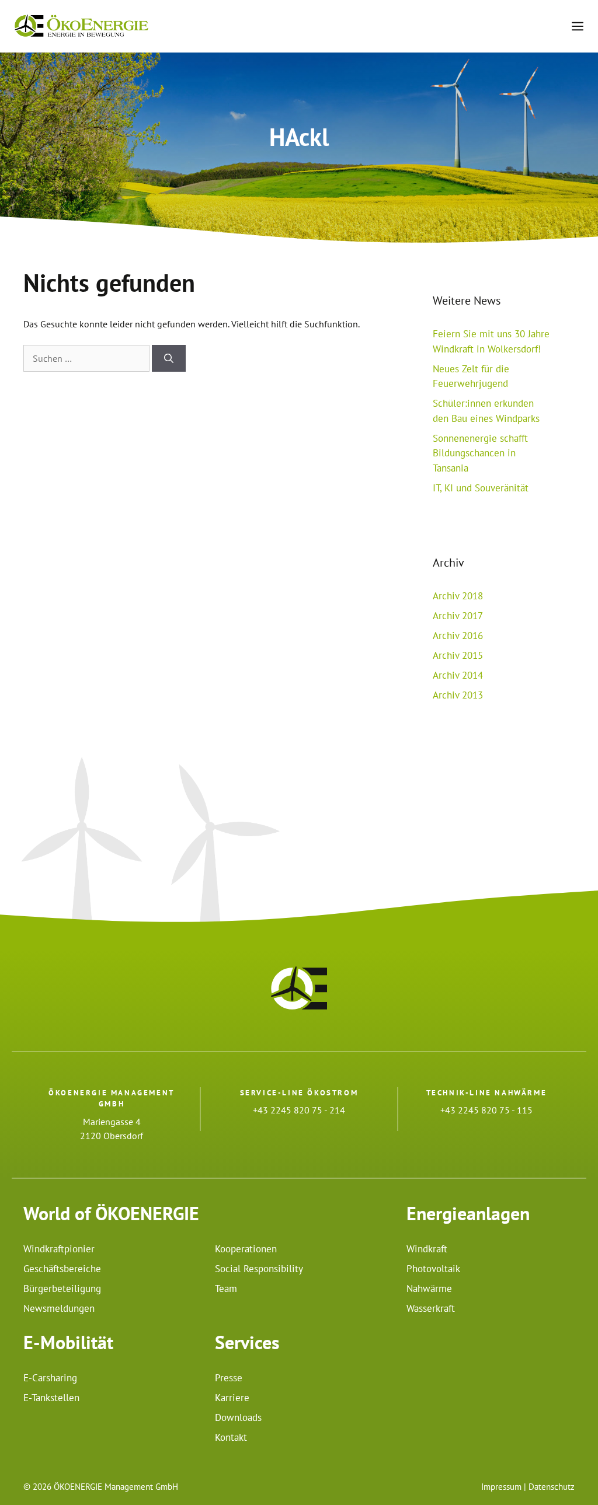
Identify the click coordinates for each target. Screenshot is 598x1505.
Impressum (501, 1486)
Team (226, 1288)
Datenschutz (552, 1486)
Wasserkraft (430, 1308)
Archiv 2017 (458, 615)
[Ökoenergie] (81, 26)
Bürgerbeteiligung (62, 1288)
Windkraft (426, 1248)
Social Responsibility (259, 1268)
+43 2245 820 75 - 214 (299, 1110)
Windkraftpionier (59, 1248)
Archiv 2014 (458, 675)
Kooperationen (246, 1248)
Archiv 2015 (458, 655)
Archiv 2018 (458, 595)
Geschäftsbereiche (62, 1268)
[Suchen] (169, 358)
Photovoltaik (433, 1268)
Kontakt (231, 1437)
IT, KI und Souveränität (481, 487)
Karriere (232, 1397)
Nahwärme (429, 1288)
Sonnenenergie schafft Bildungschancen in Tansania (480, 453)
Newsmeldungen (59, 1308)
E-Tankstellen (51, 1397)
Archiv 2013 (458, 695)
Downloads (238, 1417)
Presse (228, 1377)
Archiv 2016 (458, 635)
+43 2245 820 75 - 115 (486, 1110)
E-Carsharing (50, 1377)
